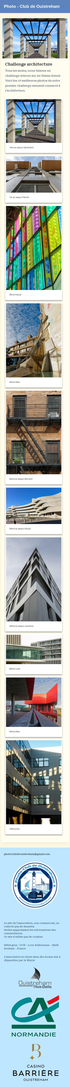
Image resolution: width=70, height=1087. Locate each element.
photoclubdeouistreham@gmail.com (27, 854)
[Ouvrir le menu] (63, 6)
